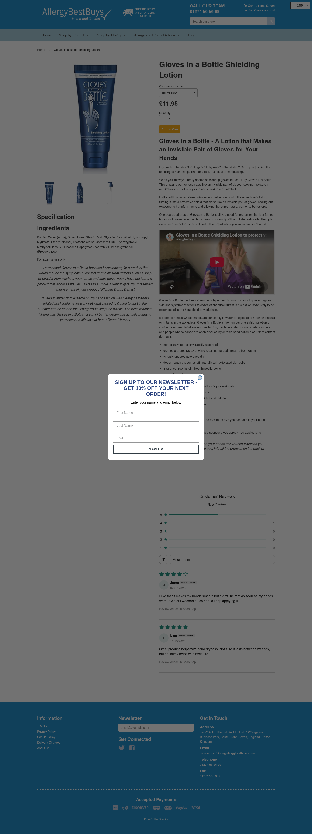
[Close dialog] (200, 378)
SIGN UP (156, 449)
